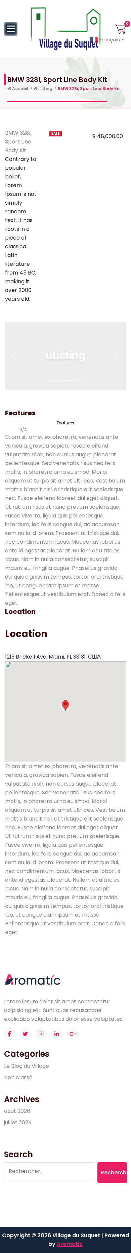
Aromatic (70, 1244)
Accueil (19, 88)
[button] (14, 356)
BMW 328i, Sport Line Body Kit (18, 141)
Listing (44, 88)
